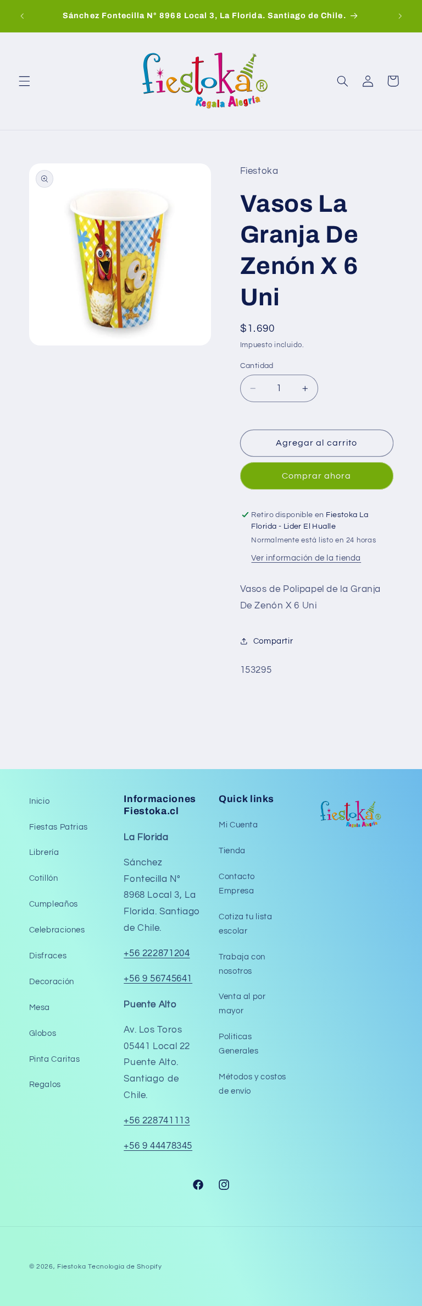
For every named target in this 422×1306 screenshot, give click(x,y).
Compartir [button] (273, 641)
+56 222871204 (157, 953)
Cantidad (257, 366)
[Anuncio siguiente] (400, 16)
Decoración (51, 982)
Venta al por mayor (242, 1003)
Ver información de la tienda (306, 558)
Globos (43, 1033)
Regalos (45, 1084)
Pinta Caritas (54, 1059)
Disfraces (48, 956)
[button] (24, 81)
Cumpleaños (53, 904)
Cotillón (43, 878)
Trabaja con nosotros (242, 964)
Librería (44, 852)
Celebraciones (57, 930)
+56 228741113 (157, 1121)
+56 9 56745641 (158, 979)
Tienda (232, 851)
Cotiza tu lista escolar (245, 924)
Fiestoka (71, 1267)
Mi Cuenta (238, 825)
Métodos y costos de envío (252, 1084)
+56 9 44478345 (158, 1146)
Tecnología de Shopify (125, 1267)
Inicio (39, 801)
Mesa (40, 1007)
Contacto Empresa (237, 884)
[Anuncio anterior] (22, 16)
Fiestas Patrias (58, 827)
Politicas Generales (239, 1044)
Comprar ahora (317, 475)
